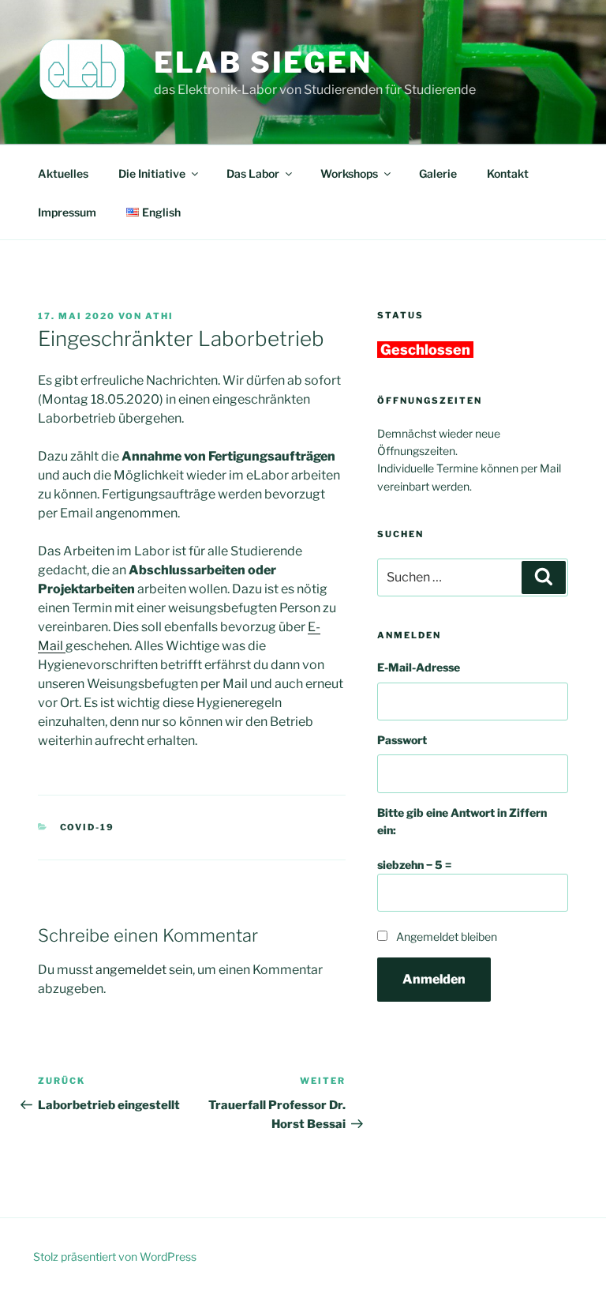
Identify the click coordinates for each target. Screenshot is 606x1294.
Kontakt (508, 173)
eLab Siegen (263, 62)
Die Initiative (151, 173)
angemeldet (130, 969)
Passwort (402, 740)
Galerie (438, 173)
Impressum (67, 212)
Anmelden (434, 979)
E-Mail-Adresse (418, 667)
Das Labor (252, 173)
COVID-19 (87, 827)
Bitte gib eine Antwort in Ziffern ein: (462, 821)
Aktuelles (63, 173)
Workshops (349, 173)
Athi (159, 316)
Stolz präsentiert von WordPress (114, 1256)
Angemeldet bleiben (446, 936)
